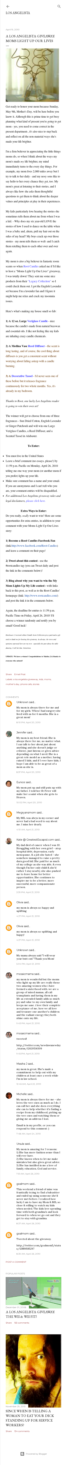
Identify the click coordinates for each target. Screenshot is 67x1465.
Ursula (20, 1143)
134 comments (21, 1431)
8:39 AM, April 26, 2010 (28, 1253)
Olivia (19, 902)
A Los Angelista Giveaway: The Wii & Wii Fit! (30, 1314)
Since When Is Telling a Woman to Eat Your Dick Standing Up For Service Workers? (30, 1418)
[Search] (59, 5)
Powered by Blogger (36, 1453)
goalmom (22, 1183)
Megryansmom (26, 812)
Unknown (22, 702)
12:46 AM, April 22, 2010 (28, 1084)
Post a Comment (16, 1262)
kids (41, 679)
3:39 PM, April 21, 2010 (28, 892)
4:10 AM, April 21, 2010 (28, 829)
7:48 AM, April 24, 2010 (28, 1133)
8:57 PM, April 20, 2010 (28, 772)
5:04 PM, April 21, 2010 (28, 963)
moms (47, 679)
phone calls (26, 684)
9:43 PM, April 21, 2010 (28, 1023)
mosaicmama (25, 974)
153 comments (21, 1322)
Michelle (21, 1094)
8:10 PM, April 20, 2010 (28, 722)
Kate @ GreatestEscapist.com (35, 839)
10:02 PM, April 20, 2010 (29, 802)
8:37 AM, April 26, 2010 (28, 1223)
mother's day (12, 684)
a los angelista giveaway (25, 679)
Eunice (20, 782)
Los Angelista (18, 13)
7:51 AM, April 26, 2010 (27, 1173)
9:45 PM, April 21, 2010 (28, 1053)
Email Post (20, 674)
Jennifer (21, 732)
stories (36, 684)
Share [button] (9, 674)
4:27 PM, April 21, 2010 (28, 916)
